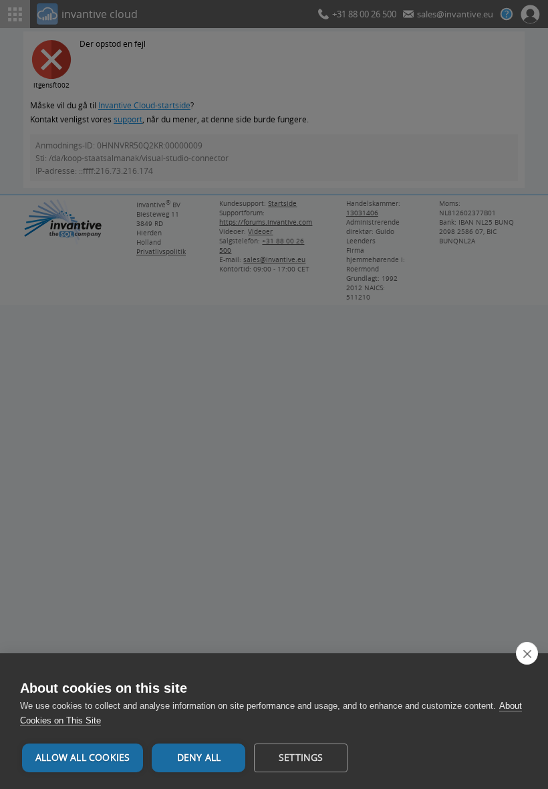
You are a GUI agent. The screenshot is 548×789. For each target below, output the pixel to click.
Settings (301, 758)
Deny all (199, 758)
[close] (527, 653)
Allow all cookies (82, 758)
